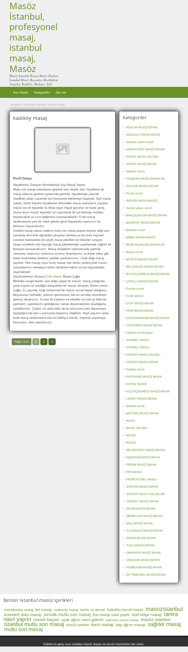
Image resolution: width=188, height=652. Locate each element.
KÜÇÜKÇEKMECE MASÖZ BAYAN (148, 391)
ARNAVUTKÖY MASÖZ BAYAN (145, 149)
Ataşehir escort (135, 171)
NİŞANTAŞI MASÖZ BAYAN (143, 457)
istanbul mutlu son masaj (34, 624)
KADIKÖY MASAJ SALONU (143, 354)
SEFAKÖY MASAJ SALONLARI (145, 494)
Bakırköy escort (135, 230)
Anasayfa (16, 104)
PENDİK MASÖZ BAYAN (141, 464)
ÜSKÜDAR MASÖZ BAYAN (143, 560)
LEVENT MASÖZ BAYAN (141, 398)
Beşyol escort (134, 252)
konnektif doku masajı (23, 615)
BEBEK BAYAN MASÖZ (140, 237)
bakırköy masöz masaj (122, 620)
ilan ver (61, 92)
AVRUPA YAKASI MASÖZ (142, 200)
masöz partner (77, 625)
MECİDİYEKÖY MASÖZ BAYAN (145, 450)
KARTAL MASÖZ (136, 384)
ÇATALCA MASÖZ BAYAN (142, 281)
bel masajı (43, 610)
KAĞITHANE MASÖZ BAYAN (144, 376)
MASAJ (130, 420)
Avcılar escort (134, 193)
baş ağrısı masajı (131, 625)
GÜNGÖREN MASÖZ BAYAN (144, 325)
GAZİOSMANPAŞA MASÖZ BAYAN (147, 318)
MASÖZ (131, 435)
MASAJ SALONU (136, 428)
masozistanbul (164, 609)
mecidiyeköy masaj (18, 610)
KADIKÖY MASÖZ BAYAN (142, 362)
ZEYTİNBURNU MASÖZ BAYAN (146, 574)
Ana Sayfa (20, 92)
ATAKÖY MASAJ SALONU (142, 156)
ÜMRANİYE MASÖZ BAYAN (143, 552)
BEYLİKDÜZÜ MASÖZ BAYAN (144, 266)
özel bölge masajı (147, 615)
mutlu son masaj (23, 629)
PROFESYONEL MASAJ (141, 479)
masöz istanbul (155, 619)
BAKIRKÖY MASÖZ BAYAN (143, 222)
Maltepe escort (135, 406)
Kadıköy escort (135, 369)
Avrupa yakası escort (139, 208)
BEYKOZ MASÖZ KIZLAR (142, 259)
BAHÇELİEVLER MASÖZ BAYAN (146, 215)
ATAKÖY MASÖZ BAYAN (141, 164)
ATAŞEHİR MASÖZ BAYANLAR (145, 178)
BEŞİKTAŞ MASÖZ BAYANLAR (145, 244)
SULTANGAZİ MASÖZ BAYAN (144, 530)
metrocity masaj (66, 610)
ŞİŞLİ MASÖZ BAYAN (139, 523)
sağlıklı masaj (164, 624)
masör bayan (46, 619)
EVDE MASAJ (135, 296)
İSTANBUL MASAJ (137, 340)
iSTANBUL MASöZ (137, 347)
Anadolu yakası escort (140, 142)
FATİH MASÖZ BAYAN (139, 310)
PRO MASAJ (134, 472)
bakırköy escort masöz (125, 610)
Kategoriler (42, 92)
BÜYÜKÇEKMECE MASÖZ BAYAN (147, 274)
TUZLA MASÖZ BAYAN (140, 545)
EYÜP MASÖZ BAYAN (140, 303)
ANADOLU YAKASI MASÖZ (143, 134)
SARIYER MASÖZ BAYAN (142, 486)
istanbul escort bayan (139, 332)
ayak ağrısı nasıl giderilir (82, 620)
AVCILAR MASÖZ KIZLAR (142, 186)
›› (52, 341)
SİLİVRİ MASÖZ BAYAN (140, 508)
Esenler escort (135, 288)
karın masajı (102, 624)
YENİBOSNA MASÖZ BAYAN (144, 567)
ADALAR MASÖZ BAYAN (141, 127)
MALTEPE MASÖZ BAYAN (142, 413)
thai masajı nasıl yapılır (111, 615)
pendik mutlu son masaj (67, 614)
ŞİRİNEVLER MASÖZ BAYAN (144, 516)
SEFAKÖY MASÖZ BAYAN (142, 501)
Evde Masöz (53, 276)
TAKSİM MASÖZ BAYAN (141, 538)
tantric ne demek (92, 610)
